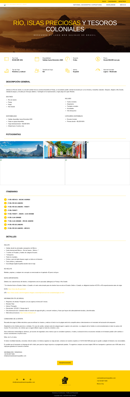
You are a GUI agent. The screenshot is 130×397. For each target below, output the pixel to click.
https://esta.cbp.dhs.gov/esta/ (17, 289)
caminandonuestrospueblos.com (106, 378)
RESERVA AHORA (65, 363)
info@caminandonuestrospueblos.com (15, 356)
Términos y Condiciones (58, 393)
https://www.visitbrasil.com (28, 313)
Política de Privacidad (72, 393)
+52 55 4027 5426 (102, 381)
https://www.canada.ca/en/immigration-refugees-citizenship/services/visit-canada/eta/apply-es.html (35, 292)
